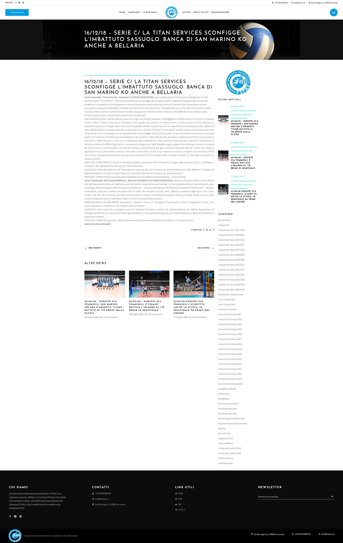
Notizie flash (224, 433)
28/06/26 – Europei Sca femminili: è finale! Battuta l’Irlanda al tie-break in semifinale (243, 163)
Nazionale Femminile (239, 118)
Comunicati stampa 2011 (229, 314)
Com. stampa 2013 (226, 304)
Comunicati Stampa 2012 (230, 319)
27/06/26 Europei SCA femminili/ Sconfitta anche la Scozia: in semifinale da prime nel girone (192, 307)
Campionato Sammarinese (230, 294)
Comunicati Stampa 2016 (230, 334)
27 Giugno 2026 (181, 317)
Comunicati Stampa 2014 (230, 324)
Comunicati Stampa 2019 (230, 349)
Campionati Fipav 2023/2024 (231, 279)
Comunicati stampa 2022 (229, 363)
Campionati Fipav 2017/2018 (231, 249)
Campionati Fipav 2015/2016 (231, 239)
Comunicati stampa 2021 (229, 359)
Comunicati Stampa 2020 (230, 354)
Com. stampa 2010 (226, 299)
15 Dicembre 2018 (91, 75)
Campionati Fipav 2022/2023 (231, 274)
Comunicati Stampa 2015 (230, 329)
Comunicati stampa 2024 (229, 373)
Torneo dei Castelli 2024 (229, 448)
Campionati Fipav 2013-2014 (231, 230)
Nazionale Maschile (227, 408)
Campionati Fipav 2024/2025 (231, 284)
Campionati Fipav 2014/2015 (231, 234)
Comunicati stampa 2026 (229, 378)
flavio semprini (110, 317)
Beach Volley (224, 220)
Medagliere (223, 398)
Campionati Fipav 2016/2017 (231, 244)
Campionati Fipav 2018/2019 (120, 75)
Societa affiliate (225, 443)
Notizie (221, 428)
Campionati (104, 75)
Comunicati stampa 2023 (229, 368)
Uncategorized (225, 463)
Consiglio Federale (227, 388)
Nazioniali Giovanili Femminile (232, 423)
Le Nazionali (246, 114)
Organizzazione (225, 438)
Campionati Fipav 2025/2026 (231, 289)
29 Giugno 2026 (91, 317)
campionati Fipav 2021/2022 (231, 269)
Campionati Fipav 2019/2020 (231, 259)
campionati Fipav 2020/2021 (231, 264)
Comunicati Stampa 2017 (230, 339)
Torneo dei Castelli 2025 (229, 453)
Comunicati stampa (140, 75)
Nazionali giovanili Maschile (231, 418)
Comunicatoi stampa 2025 (230, 383)
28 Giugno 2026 (136, 314)
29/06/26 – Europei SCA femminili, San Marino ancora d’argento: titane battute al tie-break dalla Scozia (104, 307)
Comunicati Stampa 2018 (158, 75)
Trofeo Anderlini (226, 458)
